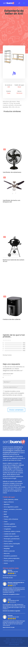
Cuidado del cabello (10, 534)
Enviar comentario (16, 410)
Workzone (19, 93)
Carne (5, 521)
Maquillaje (7, 548)
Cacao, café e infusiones (11, 519)
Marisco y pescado (9, 551)
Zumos (6, 563)
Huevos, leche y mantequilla (12, 543)
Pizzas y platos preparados (11, 558)
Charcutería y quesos (10, 526)
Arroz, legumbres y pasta (11, 507)
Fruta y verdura (8, 541)
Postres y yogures (9, 561)
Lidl (4, 149)
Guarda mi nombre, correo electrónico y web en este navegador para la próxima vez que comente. (13, 393)
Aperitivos (7, 504)
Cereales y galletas (9, 524)
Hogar (8, 93)
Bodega (6, 516)
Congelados (7, 529)
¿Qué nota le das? (8, 373)
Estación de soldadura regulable (11, 610)
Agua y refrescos (9, 502)
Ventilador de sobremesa (12, 172)
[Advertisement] (14, 30)
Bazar (19, 87)
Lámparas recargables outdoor (11, 594)
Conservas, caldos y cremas (12, 531)
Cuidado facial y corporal (11, 536)
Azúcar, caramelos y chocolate (13, 509)
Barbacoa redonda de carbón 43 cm (13, 260)
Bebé (5, 514)
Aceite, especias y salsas (11, 499)
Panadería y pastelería (10, 556)
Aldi (20, 14)
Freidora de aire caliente (11, 319)
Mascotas (7, 553)
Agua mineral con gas (8, 627)
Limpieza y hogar (8, 546)
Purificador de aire (8, 577)
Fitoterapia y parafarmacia (11, 539)
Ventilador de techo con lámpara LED (11, 201)
